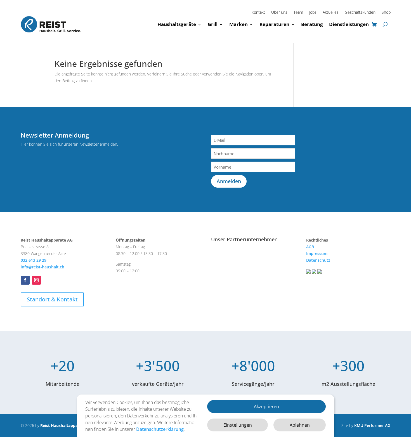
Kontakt (258, 12)
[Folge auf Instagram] (36, 280)
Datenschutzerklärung (160, 429)
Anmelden (229, 181)
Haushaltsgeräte (176, 24)
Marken (238, 24)
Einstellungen (237, 425)
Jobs (312, 12)
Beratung (312, 24)
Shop (386, 12)
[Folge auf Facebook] (25, 280)
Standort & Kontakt (52, 299)
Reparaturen (274, 24)
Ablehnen (300, 425)
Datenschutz (318, 260)
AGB (310, 246)
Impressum (316, 253)
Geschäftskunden (360, 12)
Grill (213, 24)
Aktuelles (331, 12)
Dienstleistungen (349, 24)
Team (298, 12)
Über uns (279, 12)
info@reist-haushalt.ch (42, 267)
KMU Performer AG (372, 425)
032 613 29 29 (33, 260)
